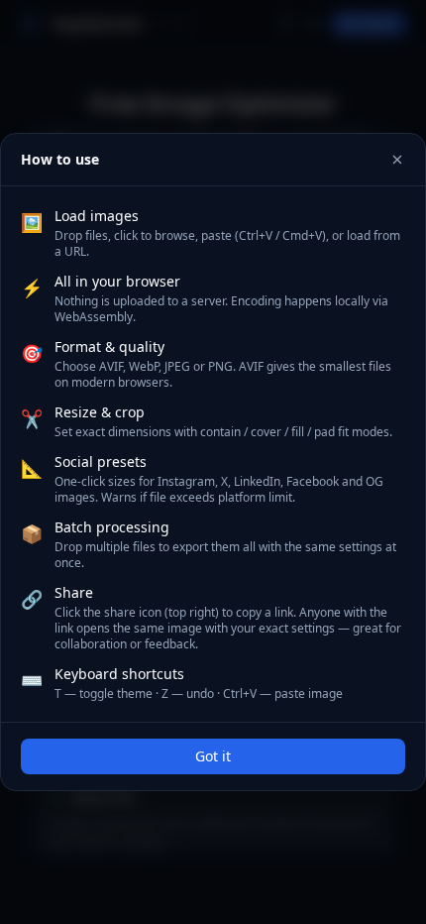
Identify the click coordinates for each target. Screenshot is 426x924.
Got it (213, 756)
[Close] (397, 160)
